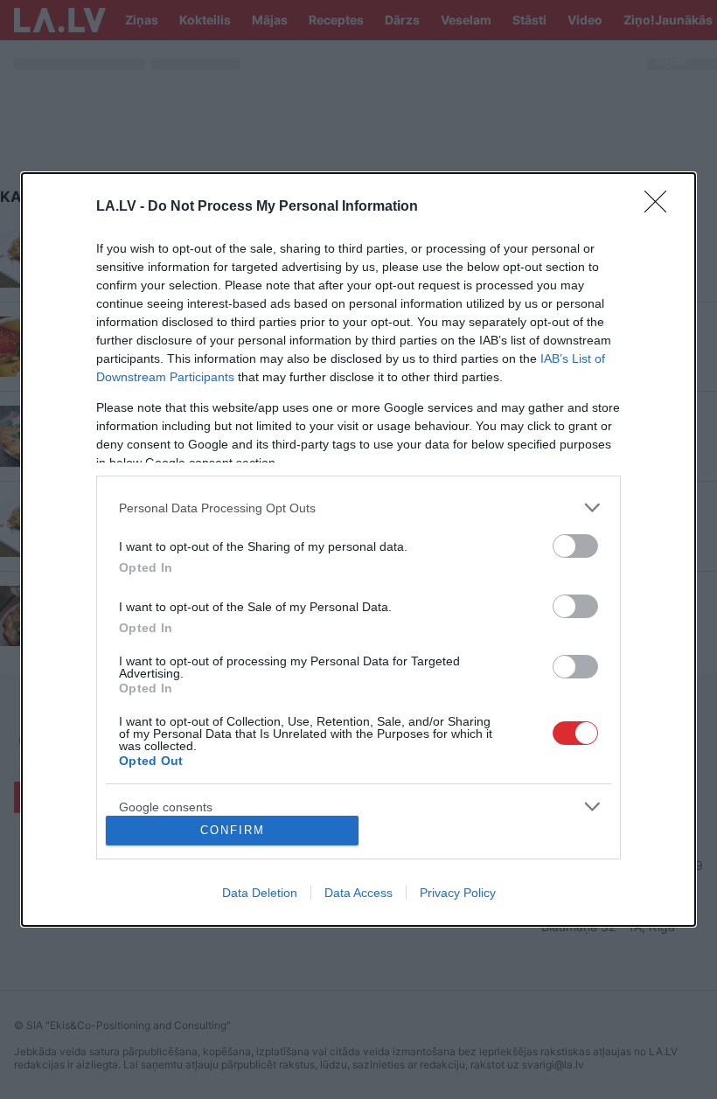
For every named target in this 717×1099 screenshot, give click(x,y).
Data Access (358, 893)
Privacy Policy (458, 893)
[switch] (575, 546)
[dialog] (358, 549)
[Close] (661, 207)
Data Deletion (259, 893)
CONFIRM (232, 830)
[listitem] (358, 507)
